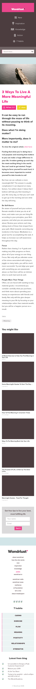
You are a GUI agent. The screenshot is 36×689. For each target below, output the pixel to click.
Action (18, 572)
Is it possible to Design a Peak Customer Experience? (18, 665)
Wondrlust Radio (18, 579)
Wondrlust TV (18, 574)
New (18, 563)
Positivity (18, 638)
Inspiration (18, 566)
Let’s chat (18, 591)
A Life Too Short (13, 671)
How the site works (18, 560)
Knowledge (18, 569)
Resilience (18, 585)
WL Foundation (18, 588)
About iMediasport (18, 594)
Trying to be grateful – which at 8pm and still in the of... (21, 675)
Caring (18, 615)
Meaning (7, 321)
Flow (18, 627)
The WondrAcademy (15, 679)
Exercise (18, 621)
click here (28, 147)
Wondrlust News (18, 582)
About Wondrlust (18, 557)
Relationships (18, 643)
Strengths (18, 649)
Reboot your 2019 (14, 669)
